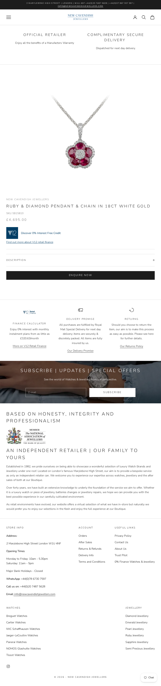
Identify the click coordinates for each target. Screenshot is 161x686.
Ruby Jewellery (134, 635)
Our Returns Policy (131, 346)
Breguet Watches (16, 616)
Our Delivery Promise (80, 351)
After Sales (85, 542)
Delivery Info (86, 555)
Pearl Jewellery (134, 629)
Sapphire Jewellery (136, 642)
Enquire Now (80, 275)
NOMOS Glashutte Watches (23, 648)
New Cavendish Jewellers (27, 199)
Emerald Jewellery (136, 622)
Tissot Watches (15, 655)
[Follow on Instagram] (8, 666)
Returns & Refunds (90, 549)
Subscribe (112, 392)
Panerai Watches (16, 642)
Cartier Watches (16, 622)
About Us (120, 549)
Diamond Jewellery (136, 616)
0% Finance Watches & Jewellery (135, 562)
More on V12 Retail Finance (29, 346)
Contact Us (121, 542)
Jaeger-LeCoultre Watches (22, 635)
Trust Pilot (121, 555)
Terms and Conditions (92, 562)
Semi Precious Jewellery (140, 648)
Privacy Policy (123, 536)
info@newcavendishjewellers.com (80, 6)
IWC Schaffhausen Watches (23, 629)
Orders (83, 536)
